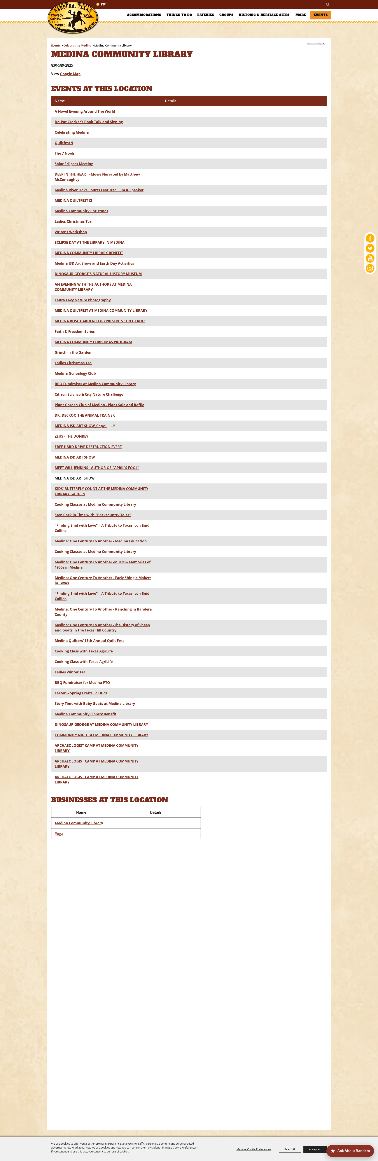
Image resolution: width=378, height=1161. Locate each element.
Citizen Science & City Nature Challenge (89, 394)
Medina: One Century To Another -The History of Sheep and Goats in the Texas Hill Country (102, 628)
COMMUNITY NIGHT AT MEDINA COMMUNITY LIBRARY (101, 735)
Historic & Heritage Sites (264, 15)
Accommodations (144, 15)
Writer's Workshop (71, 231)
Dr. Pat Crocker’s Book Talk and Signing (89, 121)
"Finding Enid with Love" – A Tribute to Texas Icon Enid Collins (102, 528)
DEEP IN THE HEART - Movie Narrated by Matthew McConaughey (97, 177)
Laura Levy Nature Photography (83, 300)
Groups (226, 15)
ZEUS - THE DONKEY (71, 436)
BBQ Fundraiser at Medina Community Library (95, 383)
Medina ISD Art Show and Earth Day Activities (94, 263)
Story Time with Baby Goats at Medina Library (95, 703)
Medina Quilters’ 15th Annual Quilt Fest (89, 640)
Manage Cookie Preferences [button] (253, 1149)
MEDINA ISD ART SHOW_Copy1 (81, 425)
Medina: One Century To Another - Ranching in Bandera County (103, 612)
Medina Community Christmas (81, 211)
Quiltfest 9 (64, 142)
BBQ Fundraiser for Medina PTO (82, 682)
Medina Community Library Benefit (85, 714)
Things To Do (179, 15)
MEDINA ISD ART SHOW (75, 457)
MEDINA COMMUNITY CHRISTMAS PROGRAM (93, 342)
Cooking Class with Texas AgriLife (84, 651)
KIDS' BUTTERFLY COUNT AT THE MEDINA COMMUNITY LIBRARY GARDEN (101, 491)
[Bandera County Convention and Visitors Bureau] (73, 18)
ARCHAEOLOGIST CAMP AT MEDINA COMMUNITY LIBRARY (96, 748)
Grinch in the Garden (73, 352)
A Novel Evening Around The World (85, 111)
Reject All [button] (290, 1149)
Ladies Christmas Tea (73, 221)
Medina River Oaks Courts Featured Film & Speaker (99, 190)
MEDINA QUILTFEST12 (73, 200)
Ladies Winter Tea (70, 672)
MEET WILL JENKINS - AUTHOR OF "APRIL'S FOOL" (97, 467)
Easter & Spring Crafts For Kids (81, 693)
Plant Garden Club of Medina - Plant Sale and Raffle (99, 404)
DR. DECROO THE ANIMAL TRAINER (85, 415)
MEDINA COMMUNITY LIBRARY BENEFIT (89, 252)
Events (321, 15)
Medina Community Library (79, 823)
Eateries (205, 15)
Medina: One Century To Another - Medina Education (101, 541)
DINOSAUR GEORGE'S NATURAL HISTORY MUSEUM (98, 273)
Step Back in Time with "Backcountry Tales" (93, 514)
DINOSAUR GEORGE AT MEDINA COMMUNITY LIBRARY (101, 724)
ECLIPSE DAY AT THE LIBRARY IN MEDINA (89, 242)
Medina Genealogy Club (75, 373)
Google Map (70, 73)
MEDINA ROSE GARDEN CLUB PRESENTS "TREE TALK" (100, 321)
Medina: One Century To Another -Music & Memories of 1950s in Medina (102, 565)
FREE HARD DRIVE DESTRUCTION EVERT (88, 446)
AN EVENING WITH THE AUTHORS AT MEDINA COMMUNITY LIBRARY (93, 287)
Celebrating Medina (77, 45)
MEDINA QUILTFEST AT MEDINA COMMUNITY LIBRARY (101, 310)
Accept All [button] (315, 1149)
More (301, 15)
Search (327, 4)
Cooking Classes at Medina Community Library (95, 504)
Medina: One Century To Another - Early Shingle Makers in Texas (103, 580)
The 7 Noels (65, 153)
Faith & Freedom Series (75, 331)
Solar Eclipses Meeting (74, 163)
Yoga (59, 833)
